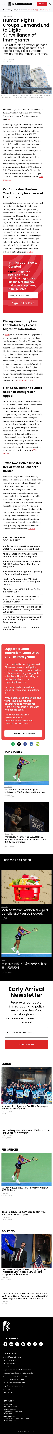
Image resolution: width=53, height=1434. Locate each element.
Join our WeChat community (14, 1383)
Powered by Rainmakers (26, 1432)
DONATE (41, 4)
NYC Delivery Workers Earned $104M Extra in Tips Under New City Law (25, 1131)
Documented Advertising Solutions (16, 1418)
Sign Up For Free (23, 303)
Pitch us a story (9, 1363)
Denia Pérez (6, 1218)
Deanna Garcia (8, 59)
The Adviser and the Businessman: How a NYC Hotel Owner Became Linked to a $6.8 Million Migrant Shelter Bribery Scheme (24, 1296)
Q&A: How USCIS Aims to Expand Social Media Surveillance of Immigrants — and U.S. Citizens (22, 609)
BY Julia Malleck (10, 845)
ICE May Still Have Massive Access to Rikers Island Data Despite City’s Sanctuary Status (21, 599)
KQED (30, 251)
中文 (36, 10)
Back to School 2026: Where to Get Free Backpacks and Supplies (23, 1213)
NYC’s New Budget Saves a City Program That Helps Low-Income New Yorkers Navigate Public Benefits (23, 1272)
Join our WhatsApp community (15, 1376)
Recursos (8, 787)
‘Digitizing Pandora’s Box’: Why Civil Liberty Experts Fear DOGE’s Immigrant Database (21, 581)
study (7, 334)
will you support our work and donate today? (21, 708)
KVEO (31, 528)
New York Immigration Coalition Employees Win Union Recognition (25, 1107)
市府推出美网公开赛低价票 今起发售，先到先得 (24, 965)
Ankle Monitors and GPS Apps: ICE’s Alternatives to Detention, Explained (20, 555)
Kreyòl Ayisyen (45, 10)
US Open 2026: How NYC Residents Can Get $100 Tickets (25, 1189)
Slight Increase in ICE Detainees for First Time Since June (22, 590)
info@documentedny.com (13, 1411)
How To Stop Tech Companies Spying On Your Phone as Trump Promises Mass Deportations (22, 619)
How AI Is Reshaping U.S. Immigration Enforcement (21, 628)
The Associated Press (23, 380)
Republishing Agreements (13, 1386)
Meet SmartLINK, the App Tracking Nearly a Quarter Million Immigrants (22, 572)
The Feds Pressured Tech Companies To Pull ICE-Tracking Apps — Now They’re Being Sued (22, 564)
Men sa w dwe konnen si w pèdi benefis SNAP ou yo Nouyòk (25, 912)
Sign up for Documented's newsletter (17, 1370)
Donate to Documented (23, 733)
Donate (6, 1367)
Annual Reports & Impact (12, 1357)
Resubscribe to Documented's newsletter (18, 1373)
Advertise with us (9, 1360)
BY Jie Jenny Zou (7, 917)
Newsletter (7, 16)
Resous (4, 907)
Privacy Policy (8, 1392)
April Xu (4, 1193)
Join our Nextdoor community (14, 1379)
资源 (3, 960)
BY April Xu (8, 795)
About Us (6, 1389)
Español (30, 10)
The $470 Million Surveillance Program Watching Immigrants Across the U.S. (21, 547)
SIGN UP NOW (26, 1044)
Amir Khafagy (6, 1112)
